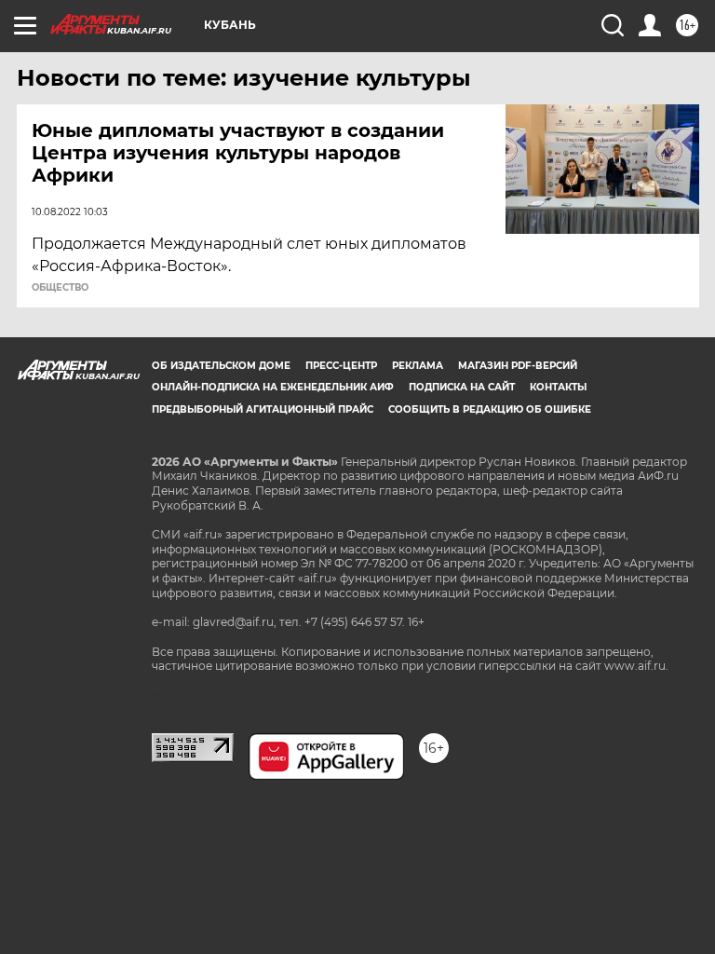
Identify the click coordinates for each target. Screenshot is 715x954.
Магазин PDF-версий (517, 366)
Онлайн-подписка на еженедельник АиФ (273, 387)
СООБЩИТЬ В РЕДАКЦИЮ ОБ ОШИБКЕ (489, 409)
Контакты (558, 387)
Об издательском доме (221, 366)
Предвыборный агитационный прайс (262, 409)
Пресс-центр (341, 366)
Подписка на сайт (462, 387)
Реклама (417, 366)
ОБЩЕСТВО (60, 288)
